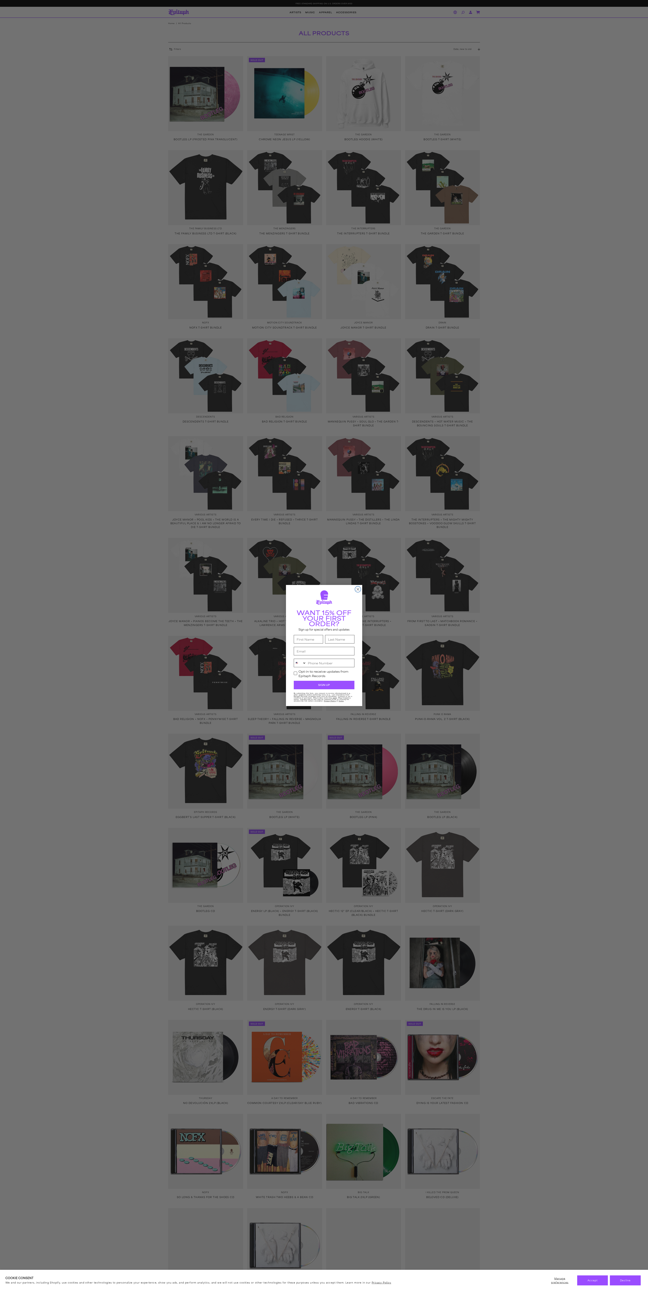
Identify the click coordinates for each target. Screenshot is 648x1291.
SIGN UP (324, 685)
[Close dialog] (358, 589)
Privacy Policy (381, 1282)
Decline (625, 1280)
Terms (341, 701)
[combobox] (300, 663)
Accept (593, 1280)
